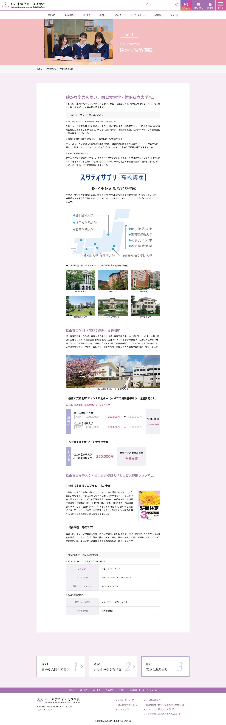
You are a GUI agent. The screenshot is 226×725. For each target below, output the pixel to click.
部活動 (102, 15)
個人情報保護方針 (126, 704)
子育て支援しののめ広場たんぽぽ (161, 713)
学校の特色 (69, 15)
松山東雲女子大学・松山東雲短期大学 (163, 704)
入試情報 (158, 15)
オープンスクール (138, 15)
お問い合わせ (198, 8)
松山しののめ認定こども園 (158, 709)
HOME (72, 690)
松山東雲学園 (152, 700)
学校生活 (86, 15)
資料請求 (210, 8)
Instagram (186, 8)
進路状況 (117, 15)
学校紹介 (51, 15)
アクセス (174, 15)
